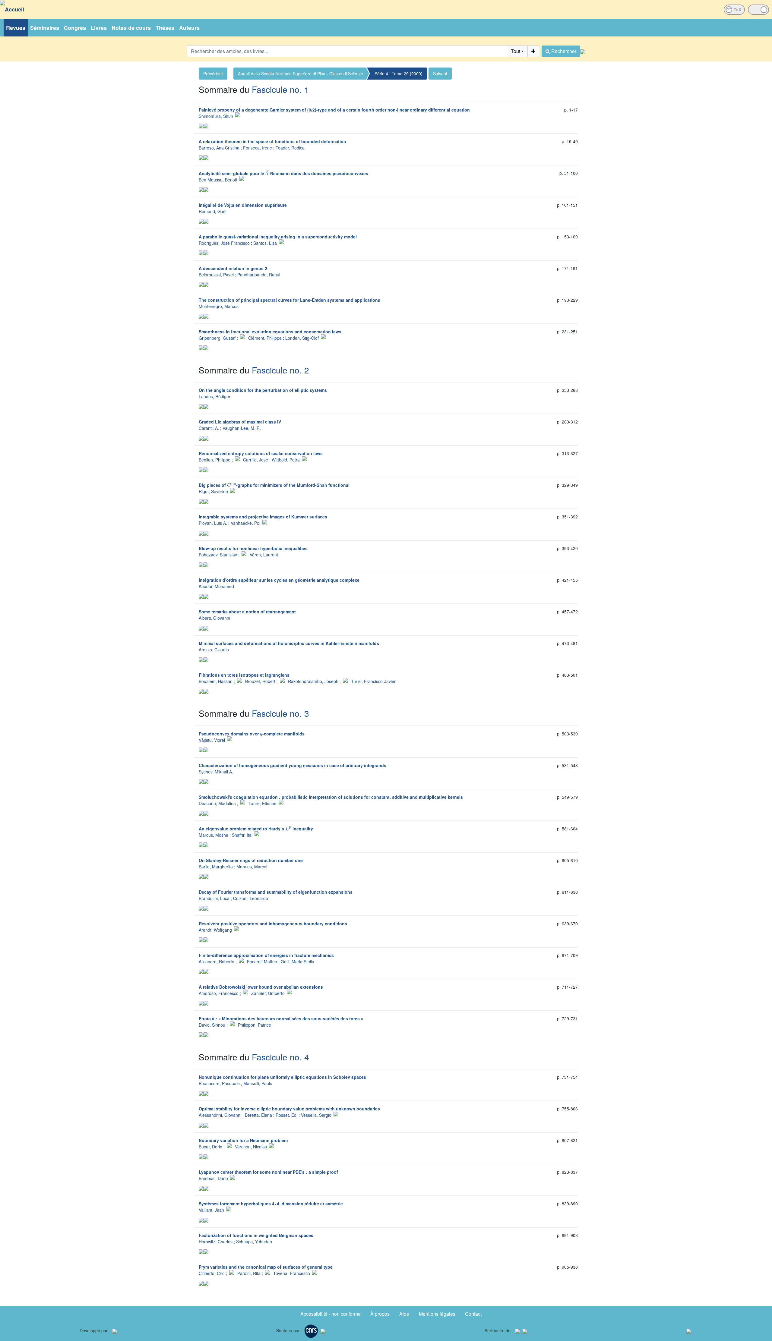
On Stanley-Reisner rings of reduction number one (251, 860)
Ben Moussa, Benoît (218, 180)
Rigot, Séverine (213, 491)
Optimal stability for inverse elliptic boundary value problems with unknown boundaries (289, 1109)
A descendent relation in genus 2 (233, 268)
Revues (15, 28)
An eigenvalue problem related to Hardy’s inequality (256, 829)
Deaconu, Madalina (217, 803)
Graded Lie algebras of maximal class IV (240, 422)
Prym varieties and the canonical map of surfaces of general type (266, 1267)
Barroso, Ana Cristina (219, 148)
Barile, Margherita (216, 867)
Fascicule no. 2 (280, 370)
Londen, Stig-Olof (302, 338)
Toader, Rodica (290, 148)
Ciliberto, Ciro (212, 1273)
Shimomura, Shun (216, 116)
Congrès (75, 28)
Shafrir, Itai (242, 835)
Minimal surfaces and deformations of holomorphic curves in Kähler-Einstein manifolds (289, 643)
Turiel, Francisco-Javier (373, 681)
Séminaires (44, 28)
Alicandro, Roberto (216, 962)
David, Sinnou (212, 1025)
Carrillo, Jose (255, 460)
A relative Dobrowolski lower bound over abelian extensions (261, 987)
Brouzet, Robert (260, 681)
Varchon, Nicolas (251, 1147)
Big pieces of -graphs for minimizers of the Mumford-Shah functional (274, 485)
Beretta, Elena (258, 1115)
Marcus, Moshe (213, 835)
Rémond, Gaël (212, 211)
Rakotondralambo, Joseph (313, 681)
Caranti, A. (209, 428)
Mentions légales (437, 1313)
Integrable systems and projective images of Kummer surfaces (263, 517)
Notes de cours (131, 28)
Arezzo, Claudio (214, 650)
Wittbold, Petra (286, 460)
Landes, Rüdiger (214, 396)
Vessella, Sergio (316, 1115)
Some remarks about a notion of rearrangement (247, 612)
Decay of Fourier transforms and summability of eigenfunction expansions (276, 892)
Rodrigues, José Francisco (224, 243)
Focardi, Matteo (262, 962)
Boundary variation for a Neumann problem (243, 1140)
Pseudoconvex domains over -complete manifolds (252, 734)
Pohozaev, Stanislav (218, 555)
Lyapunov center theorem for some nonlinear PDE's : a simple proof (268, 1172)
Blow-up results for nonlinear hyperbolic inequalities (253, 548)
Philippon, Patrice (254, 1025)
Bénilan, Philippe (214, 460)
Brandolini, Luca (214, 898)
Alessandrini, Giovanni (220, 1115)
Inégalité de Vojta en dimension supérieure (243, 205)
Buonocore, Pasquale (219, 1083)
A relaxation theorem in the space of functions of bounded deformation (272, 141)
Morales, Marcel (251, 867)
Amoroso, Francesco (219, 993)
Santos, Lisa (265, 243)
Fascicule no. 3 (280, 713)
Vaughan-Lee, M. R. (242, 428)
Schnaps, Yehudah (254, 1242)
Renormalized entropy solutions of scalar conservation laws (261, 453)
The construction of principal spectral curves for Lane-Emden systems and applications (289, 300)
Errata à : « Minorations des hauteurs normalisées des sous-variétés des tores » (281, 1018)
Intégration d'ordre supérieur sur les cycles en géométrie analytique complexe (279, 580)
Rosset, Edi (286, 1115)
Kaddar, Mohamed (216, 586)
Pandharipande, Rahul (258, 275)
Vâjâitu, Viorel (212, 740)
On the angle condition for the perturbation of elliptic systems (263, 390)
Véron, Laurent (264, 555)
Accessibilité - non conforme (330, 1313)
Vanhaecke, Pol (245, 523)
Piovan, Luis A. (213, 523)
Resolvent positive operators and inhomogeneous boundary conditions (273, 924)
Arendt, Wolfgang (215, 930)
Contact (473, 1313)
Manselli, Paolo (257, 1083)
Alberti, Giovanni (214, 618)
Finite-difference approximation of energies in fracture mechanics (266, 955)
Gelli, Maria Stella (297, 962)
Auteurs (189, 28)
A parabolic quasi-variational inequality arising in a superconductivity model (278, 237)
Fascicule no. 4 (280, 1057)
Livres (99, 28)
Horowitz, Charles (216, 1242)
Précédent (213, 74)
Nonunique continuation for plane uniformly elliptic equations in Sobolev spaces (282, 1077)
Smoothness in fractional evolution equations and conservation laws (270, 332)
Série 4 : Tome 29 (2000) (398, 74)
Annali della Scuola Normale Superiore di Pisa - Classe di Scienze (300, 74)
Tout (515, 51)
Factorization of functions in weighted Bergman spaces (256, 1235)
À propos (380, 1313)
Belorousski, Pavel (216, 275)
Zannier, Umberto (268, 993)
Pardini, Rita (249, 1273)
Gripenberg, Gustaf (217, 338)
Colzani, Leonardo (250, 898)
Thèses (165, 28)
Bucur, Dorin (210, 1147)
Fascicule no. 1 (280, 89)
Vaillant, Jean (211, 1210)
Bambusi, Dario (213, 1178)
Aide (404, 1313)
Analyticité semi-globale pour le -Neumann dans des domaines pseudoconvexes (283, 173)
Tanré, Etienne (262, 803)
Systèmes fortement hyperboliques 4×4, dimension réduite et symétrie (271, 1204)
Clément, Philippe (265, 338)
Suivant (440, 74)
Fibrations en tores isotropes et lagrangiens (244, 675)
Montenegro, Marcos (219, 306)
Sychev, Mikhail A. (216, 772)
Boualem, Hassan (216, 681)
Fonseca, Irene (257, 148)
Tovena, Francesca (291, 1273)
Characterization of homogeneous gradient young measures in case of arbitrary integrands (292, 765)
